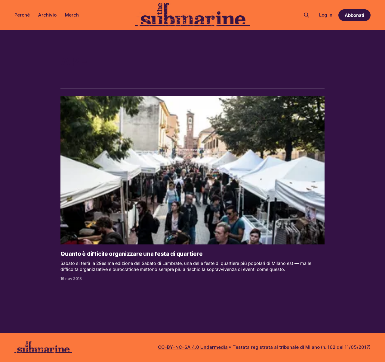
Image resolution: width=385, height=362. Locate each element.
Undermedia (214, 347)
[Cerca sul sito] (306, 15)
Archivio (47, 15)
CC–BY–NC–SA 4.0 (178, 347)
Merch (72, 15)
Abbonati (354, 15)
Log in (325, 15)
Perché (22, 15)
